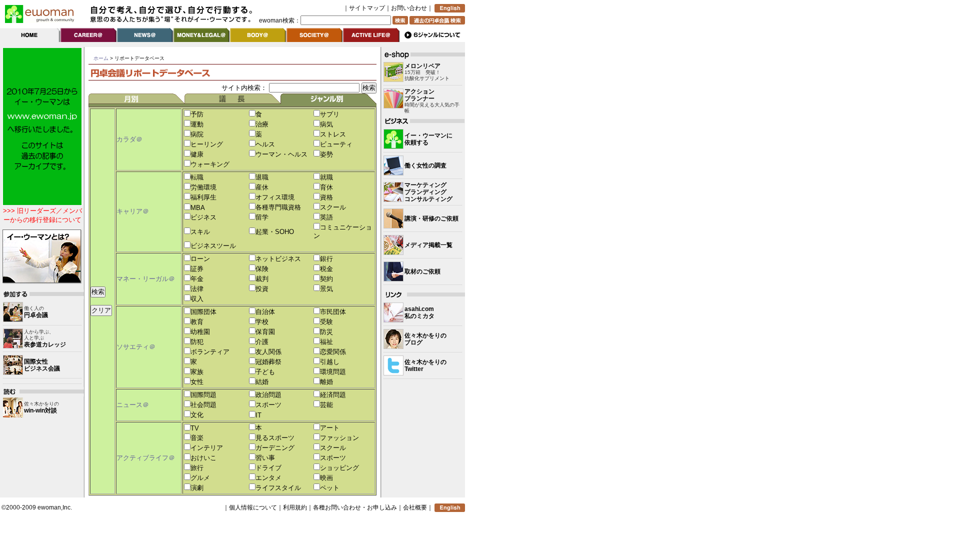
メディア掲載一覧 (428, 245)
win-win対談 (40, 410)
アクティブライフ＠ (145, 458)
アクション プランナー (419, 95)
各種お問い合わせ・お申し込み (355, 507)
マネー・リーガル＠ (145, 278)
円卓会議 (36, 315)
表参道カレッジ (45, 344)
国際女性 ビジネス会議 (42, 365)
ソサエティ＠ (136, 346)
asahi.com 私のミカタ (419, 313)
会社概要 (415, 507)
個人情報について (253, 507)
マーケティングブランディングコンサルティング (428, 192)
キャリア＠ (132, 211)
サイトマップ (367, 8)
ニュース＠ (132, 404)
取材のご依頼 (422, 271)
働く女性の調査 (425, 165)
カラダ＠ (129, 139)
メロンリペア (422, 66)
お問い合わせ (409, 8)
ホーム (101, 58)
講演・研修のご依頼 (431, 218)
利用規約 (295, 507)
